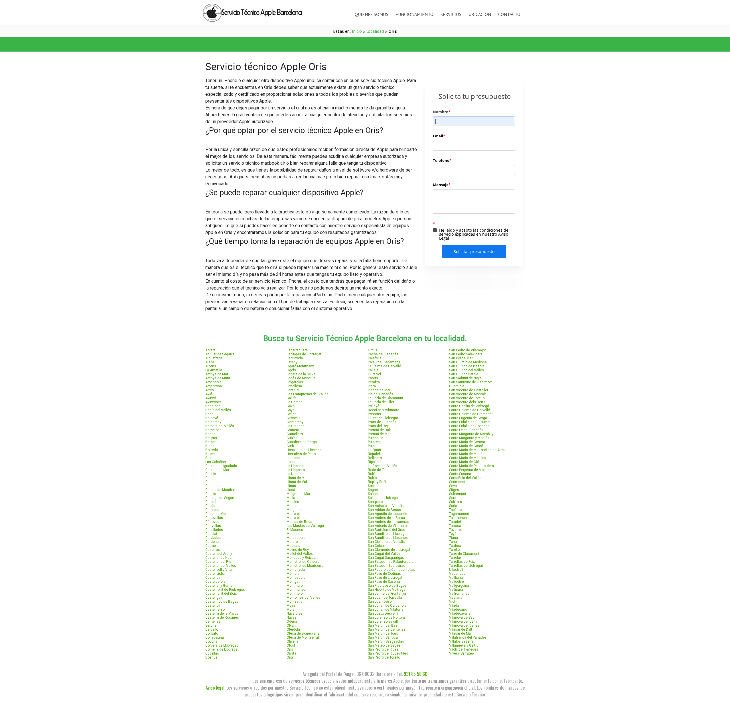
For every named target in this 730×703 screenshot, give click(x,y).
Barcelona (213, 430)
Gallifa (292, 398)
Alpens (210, 366)
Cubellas (212, 653)
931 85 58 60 (415, 674)
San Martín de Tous (383, 633)
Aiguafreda (214, 358)
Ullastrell (456, 570)
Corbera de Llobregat (221, 645)
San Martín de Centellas (386, 629)
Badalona (212, 406)
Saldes (373, 494)
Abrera (210, 350)
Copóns (211, 641)
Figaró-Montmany (300, 366)
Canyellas (213, 526)
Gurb (290, 446)
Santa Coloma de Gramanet (471, 414)
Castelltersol (215, 610)
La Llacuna (295, 466)
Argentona (213, 386)
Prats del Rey (378, 426)
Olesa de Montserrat (303, 637)
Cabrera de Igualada (221, 466)
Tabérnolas (458, 510)
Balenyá (211, 418)
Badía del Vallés (218, 410)
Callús (210, 506)
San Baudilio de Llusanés (388, 538)
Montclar (294, 574)
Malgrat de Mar (298, 494)
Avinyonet (213, 402)
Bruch (210, 454)
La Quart (374, 450)
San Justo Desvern (383, 614)
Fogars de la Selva (301, 374)
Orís (290, 649)
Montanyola (296, 570)
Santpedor (376, 502)
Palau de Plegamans (384, 362)
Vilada (454, 606)
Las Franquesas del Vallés (307, 394)
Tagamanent (459, 514)
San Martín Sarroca (383, 637)
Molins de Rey (298, 550)
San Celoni (376, 546)
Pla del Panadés (380, 394)
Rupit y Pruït (377, 482)
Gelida (292, 414)
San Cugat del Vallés (384, 554)
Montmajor (295, 586)
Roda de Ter (377, 470)
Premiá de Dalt (379, 430)
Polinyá (373, 406)
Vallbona (456, 578)
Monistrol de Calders (303, 562)
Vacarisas (457, 574)
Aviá (208, 394)
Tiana (453, 538)
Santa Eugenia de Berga (468, 418)
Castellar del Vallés (220, 566)
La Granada (296, 426)
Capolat (211, 534)
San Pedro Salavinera (465, 354)
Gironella (294, 418)
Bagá (209, 414)
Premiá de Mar (379, 434)
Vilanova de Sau (461, 618)
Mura (291, 610)
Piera (372, 386)
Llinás (291, 486)
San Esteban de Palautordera (390, 562)
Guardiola (456, 386)
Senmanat (457, 482)
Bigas (209, 446)
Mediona (293, 546)
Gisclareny (295, 422)
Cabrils (210, 474)
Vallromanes (459, 594)
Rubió (372, 478)
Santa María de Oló (464, 462)
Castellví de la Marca (221, 614)
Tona (453, 542)
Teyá (453, 534)
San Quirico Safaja (463, 374)
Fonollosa (294, 386)
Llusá (291, 490)
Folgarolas (295, 382)
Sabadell (374, 486)
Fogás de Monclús (301, 378)
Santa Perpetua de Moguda (470, 470)
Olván (291, 625)
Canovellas (214, 518)
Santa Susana (460, 474)
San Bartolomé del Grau (386, 530)
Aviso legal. (215, 687)
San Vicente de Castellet (468, 390)
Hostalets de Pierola (303, 454)
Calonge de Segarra (220, 498)
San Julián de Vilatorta (385, 610)
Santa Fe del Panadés (466, 430)
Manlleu (293, 502)
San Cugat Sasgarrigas (386, 558)
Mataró (292, 542)
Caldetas (212, 486)
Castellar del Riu (218, 562)
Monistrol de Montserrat (306, 566)
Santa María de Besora (467, 442)
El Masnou (295, 530)
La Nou (292, 474)
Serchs (210, 625)
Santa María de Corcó (466, 446)
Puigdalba (375, 438)
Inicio (357, 31)
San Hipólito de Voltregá (386, 590)
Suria (453, 506)
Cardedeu (213, 538)
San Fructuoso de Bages (387, 586)
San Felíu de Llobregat (385, 578)
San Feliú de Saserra (384, 582)
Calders (211, 482)
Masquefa (295, 534)
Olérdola (293, 629)
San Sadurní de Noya (465, 378)
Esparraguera (297, 350)
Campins (212, 510)
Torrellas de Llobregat (466, 566)
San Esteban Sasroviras (386, 566)
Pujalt (372, 446)
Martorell (294, 514)
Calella (210, 494)
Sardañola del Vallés (465, 478)
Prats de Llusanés (382, 422)
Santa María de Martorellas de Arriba (477, 450)
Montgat (293, 582)
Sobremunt (457, 494)
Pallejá (373, 370)
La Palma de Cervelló (384, 366)
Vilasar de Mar (460, 633)
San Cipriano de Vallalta (386, 542)
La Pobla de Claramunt (385, 398)
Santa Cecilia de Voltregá (469, 406)
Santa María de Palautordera (471, 466)
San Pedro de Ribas (383, 649)
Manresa (294, 506)
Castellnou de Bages (221, 602)
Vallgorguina (459, 586)
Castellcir (212, 578)
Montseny (294, 602)
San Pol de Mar (461, 358)
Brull (208, 458)
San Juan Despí (380, 602)
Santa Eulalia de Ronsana (469, 426)
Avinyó (210, 398)
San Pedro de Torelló (384, 657)
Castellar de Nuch (219, 558)
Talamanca (458, 518)
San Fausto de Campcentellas (391, 570)
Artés (209, 390)
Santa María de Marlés (466, 454)
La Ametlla (213, 370)
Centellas (212, 621)
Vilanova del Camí (463, 621)
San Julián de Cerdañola (387, 606)
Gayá (291, 410)
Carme (210, 546)
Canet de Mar (215, 514)
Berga (210, 442)
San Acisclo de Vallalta (386, 506)
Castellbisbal (215, 574)
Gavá (291, 406)
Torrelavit (456, 558)
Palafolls (375, 358)
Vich (452, 602)
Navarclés (295, 614)
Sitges (454, 490)
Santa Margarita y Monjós (469, 438)
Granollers (295, 434)
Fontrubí (293, 390)
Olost (291, 645)
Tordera (455, 546)
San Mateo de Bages (384, 645)
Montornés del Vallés (303, 598)
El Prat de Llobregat (383, 418)
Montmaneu (296, 590)
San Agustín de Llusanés (387, 514)
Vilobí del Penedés (463, 649)
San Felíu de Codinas (384, 574)
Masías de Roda (299, 522)
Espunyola (295, 358)
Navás (292, 618)
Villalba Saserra (461, 641)
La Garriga (295, 402)
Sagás (373, 490)
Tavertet (455, 530)
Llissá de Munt (298, 478)
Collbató (211, 633)
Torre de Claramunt (464, 554)
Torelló (454, 550)
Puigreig (374, 442)
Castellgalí (213, 598)
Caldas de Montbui (220, 490)
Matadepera (296, 538)
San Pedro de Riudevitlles (388, 653)
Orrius (373, 350)
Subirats (455, 502)
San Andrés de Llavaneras (388, 522)
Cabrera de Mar (217, 470)
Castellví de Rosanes (222, 618)
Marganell (294, 510)
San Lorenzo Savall (383, 621)
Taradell (455, 522)
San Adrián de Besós (384, 510)
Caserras (212, 550)
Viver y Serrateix (461, 653)
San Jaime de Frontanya (387, 594)
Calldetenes (214, 502)
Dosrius (211, 657)
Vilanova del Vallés (464, 625)
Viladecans (458, 610)
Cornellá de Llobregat (222, 649)
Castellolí (212, 606)
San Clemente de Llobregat (389, 550)
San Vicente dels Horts (467, 402)
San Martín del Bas (383, 625)
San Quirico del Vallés (466, 370)
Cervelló (211, 629)
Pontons (374, 414)
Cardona (212, 542)
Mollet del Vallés (300, 554)
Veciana (455, 598)
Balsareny (213, 422)
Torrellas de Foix (462, 562)
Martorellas (296, 518)
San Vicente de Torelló (466, 398)
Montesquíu (296, 578)
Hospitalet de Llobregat (305, 450)
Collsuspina (214, 637)
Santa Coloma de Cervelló (469, 410)
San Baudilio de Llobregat (388, 534)
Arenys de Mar (216, 374)
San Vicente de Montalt (467, 394)
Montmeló (295, 594)
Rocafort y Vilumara (383, 410)
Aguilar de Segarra (219, 354)
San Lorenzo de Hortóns (387, 618)
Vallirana (456, 590)
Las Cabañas (215, 462)
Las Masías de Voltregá (305, 526)
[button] (284, 44)
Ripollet (374, 462)
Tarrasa (455, 526)
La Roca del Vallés (382, 466)
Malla (291, 498)
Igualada (293, 458)
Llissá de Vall (297, 482)
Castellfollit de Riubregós (225, 590)
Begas (210, 434)
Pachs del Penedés (383, 354)
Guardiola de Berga (302, 442)
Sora (452, 498)
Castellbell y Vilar (218, 570)
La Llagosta (296, 470)
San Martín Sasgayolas (386, 641)
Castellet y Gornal (219, 586)
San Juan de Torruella (385, 598)
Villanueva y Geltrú (463, 645)
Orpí (290, 657)
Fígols (291, 370)
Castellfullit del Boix (221, 594)
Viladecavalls (460, 614)
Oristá (291, 653)
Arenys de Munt (217, 378)
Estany (292, 362)
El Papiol (374, 374)
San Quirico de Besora (466, 366)
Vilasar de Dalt (460, 629)
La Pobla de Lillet (381, 402)
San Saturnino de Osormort (470, 382)
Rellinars (375, 458)
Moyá (291, 606)
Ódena (292, 621)
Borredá (211, 450)
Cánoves (212, 522)
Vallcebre (456, 582)
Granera (293, 430)
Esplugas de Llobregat (304, 354)
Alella (209, 362)
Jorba (291, 462)
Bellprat (211, 438)
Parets (373, 378)
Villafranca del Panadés (468, 637)
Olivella (292, 641)
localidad (375, 31)
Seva (453, 486)
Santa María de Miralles (467, 458)
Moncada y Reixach (302, 558)
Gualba (292, 438)
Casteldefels (215, 582)
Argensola (213, 382)
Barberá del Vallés (219, 426)
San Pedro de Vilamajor (467, 350)
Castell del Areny (218, 554)
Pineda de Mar (379, 390)
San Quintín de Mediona (468, 362)
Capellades (214, 530)
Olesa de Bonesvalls (303, 633)
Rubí (371, 474)
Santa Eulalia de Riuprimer (469, 422)
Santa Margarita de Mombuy (471, 434)
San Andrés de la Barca (386, 518)
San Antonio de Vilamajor (388, 526)
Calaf (209, 478)
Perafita (374, 382)
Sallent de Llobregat (383, 498)
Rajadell (374, 454)
